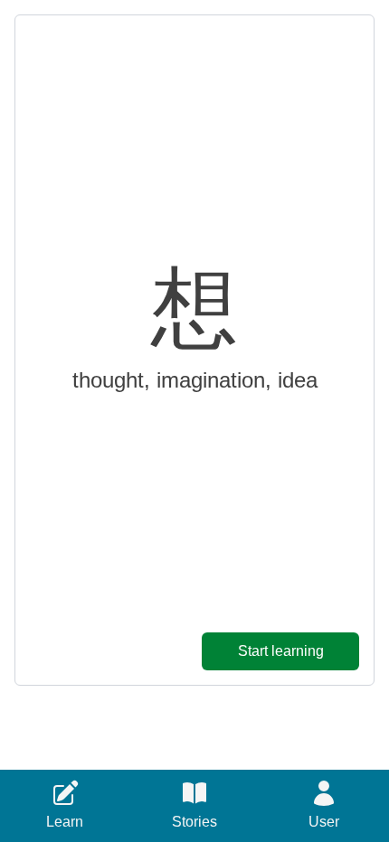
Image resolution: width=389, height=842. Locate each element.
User (323, 821)
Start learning (281, 651)
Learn (64, 821)
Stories (194, 821)
